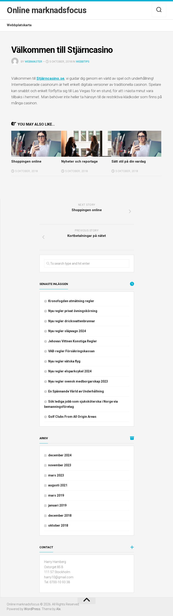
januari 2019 (57, 505)
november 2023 (59, 465)
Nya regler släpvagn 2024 (67, 331)
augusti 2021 (57, 485)
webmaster (33, 61)
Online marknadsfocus (46, 10)
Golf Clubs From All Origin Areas (72, 416)
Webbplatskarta (19, 25)
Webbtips (82, 61)
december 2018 (59, 515)
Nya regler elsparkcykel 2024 (69, 371)
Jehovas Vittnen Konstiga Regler (72, 341)
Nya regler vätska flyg (64, 361)
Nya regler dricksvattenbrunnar (71, 321)
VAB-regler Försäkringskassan (71, 351)
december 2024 (59, 455)
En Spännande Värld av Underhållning (76, 391)
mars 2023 (56, 475)
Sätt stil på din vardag (129, 161)
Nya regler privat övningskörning (72, 311)
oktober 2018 (58, 525)
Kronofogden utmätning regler (71, 301)
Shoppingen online (26, 161)
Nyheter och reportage (79, 161)
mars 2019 (56, 495)
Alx (58, 609)
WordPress (32, 609)
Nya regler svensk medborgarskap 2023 (78, 381)
